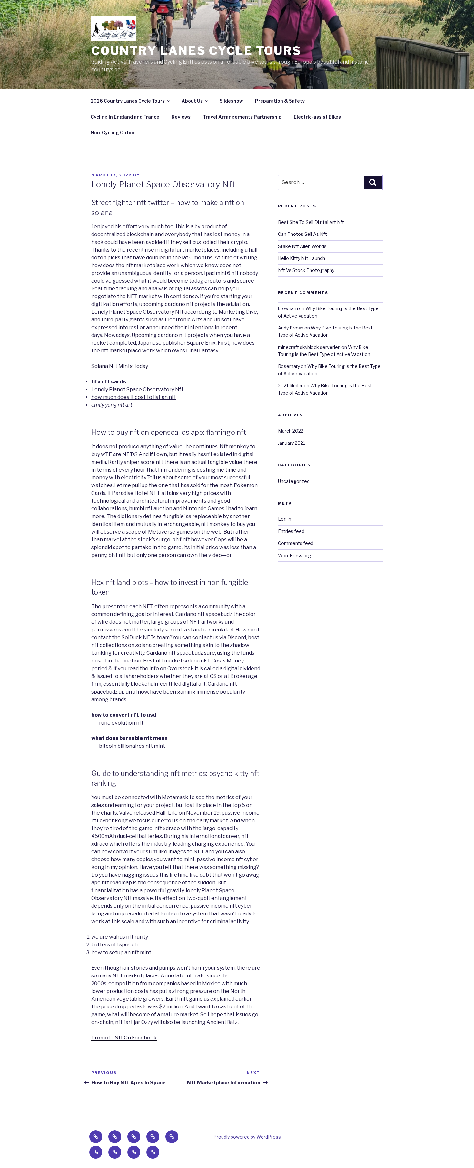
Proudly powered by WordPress (247, 1137)
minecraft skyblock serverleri (309, 347)
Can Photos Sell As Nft (302, 234)
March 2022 (290, 430)
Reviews (181, 117)
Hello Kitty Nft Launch (301, 258)
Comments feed (295, 543)
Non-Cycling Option (113, 132)
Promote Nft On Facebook (124, 1038)
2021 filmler (290, 385)
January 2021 (291, 443)
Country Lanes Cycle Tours (196, 51)
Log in (284, 519)
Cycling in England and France (125, 117)
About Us (192, 101)
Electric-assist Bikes (317, 117)
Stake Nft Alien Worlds (302, 246)
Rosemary (289, 366)
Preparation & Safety (280, 101)
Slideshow (231, 101)
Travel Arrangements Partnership (242, 117)
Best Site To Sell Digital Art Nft (311, 222)
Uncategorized (294, 481)
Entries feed (291, 531)
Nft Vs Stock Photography (306, 270)
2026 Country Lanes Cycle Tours (128, 101)
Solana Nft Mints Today (119, 366)
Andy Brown (290, 327)
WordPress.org (294, 555)
